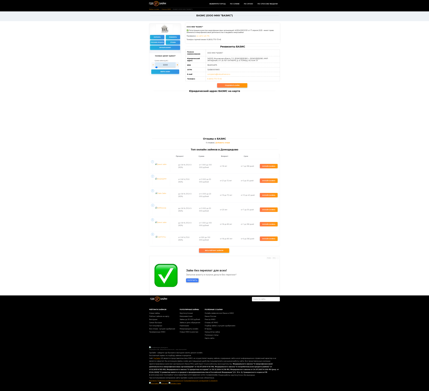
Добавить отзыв (222, 143)
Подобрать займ (232, 85)
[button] (153, 65)
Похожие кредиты (157, 42)
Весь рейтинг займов (214, 250)
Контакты (157, 37)
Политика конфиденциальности (170, 381)
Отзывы (173, 42)
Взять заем (165, 71)
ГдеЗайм (156, 358)
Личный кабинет (165, 47)
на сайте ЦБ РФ (202, 36)
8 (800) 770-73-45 (214, 79)
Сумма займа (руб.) (161, 60)
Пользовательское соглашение (196, 381)
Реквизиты (173, 37)
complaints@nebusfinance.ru (218, 74)
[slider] (165, 65)
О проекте (213, 381)
